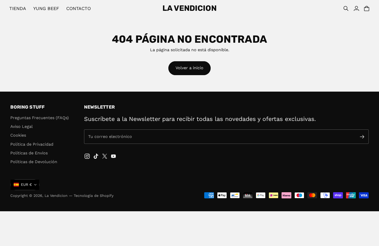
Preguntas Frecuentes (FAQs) (39, 117)
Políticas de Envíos (29, 153)
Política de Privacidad (31, 144)
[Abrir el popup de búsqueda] (346, 8)
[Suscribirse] (362, 137)
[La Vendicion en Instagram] (87, 156)
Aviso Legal (21, 126)
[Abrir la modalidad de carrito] (366, 8)
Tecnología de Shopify (93, 196)
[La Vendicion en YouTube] (113, 156)
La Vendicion (56, 196)
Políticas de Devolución (33, 161)
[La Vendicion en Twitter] (105, 156)
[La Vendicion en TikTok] (96, 156)
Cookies (18, 135)
